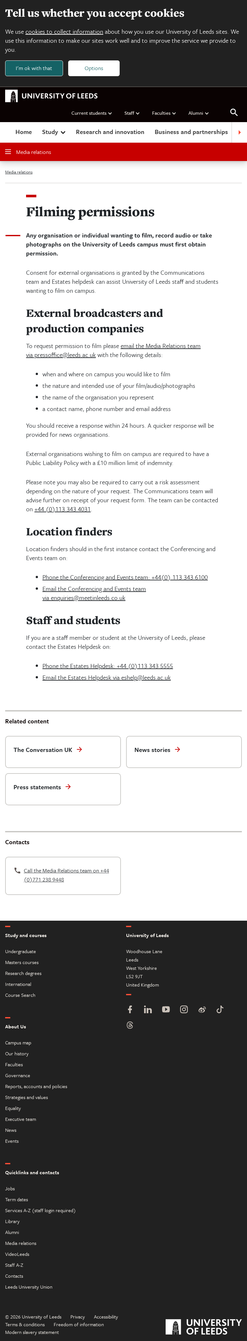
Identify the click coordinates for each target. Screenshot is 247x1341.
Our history (17, 1053)
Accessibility (106, 1316)
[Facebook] (130, 1010)
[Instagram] (184, 1010)
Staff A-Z (14, 1264)
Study (50, 131)
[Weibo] (202, 1010)
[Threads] (130, 1026)
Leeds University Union (28, 1286)
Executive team (20, 1118)
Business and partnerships (191, 131)
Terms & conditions (25, 1324)
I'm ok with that (34, 68)
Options (94, 68)
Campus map (18, 1042)
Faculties (161, 112)
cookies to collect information (64, 31)
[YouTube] (166, 1010)
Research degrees (23, 973)
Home (23, 131)
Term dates (16, 1199)
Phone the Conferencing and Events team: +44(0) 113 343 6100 (125, 577)
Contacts (14, 1275)
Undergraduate (20, 951)
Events (12, 1140)
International (18, 984)
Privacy (77, 1316)
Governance (17, 1075)
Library (12, 1221)
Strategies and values (26, 1097)
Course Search (20, 994)
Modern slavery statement (32, 1332)
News (10, 1129)
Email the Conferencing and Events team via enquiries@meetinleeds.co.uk (94, 593)
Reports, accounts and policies (36, 1086)
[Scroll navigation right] (239, 132)
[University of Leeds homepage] (51, 96)
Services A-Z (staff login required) (40, 1210)
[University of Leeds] (204, 1327)
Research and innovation (110, 131)
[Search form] (234, 112)
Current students (88, 112)
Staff (129, 112)
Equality (13, 1108)
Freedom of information (79, 1324)
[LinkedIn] (148, 1010)
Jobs (10, 1188)
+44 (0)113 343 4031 (62, 509)
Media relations (33, 152)
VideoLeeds (17, 1253)
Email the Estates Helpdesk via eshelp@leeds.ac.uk (106, 677)
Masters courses (22, 962)
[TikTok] (220, 1010)
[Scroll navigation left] (7, 132)
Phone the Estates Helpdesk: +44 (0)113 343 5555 (107, 665)
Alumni (195, 112)
